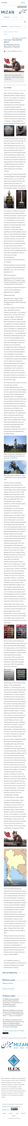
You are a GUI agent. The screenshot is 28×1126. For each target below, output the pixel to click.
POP (22, 17)
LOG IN (17, 1113)
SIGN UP (23, 1113)
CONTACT (11, 1113)
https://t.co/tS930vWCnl (9, 1006)
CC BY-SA (9, 206)
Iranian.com (8, 79)
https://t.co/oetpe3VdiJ (15, 1015)
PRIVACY (14, 1115)
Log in (23, 2)
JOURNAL (15, 17)
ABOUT (4, 1113)
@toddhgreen (15, 1020)
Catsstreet (22, 135)
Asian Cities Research (12, 282)
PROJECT (7, 17)
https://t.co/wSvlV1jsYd (11, 1027)
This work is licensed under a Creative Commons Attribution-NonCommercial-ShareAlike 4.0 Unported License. (12, 1107)
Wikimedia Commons (15, 456)
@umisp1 (11, 999)
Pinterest (22, 678)
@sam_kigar (19, 1012)
